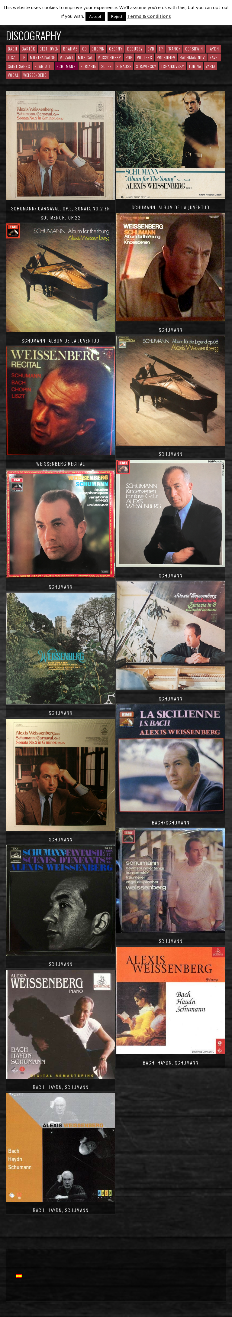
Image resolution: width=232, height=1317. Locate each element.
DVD (150, 49)
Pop (129, 57)
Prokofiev (166, 57)
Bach (12, 49)
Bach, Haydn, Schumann (61, 1087)
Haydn (213, 49)
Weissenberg (35, 75)
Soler (106, 66)
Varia (210, 66)
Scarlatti (43, 66)
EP (161, 49)
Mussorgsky (109, 57)
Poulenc (144, 57)
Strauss (123, 66)
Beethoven (49, 49)
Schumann (61, 586)
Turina (195, 66)
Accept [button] (95, 16)
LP (23, 57)
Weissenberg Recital (60, 463)
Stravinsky (146, 66)
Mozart (66, 57)
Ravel (214, 57)
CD (84, 49)
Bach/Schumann (171, 822)
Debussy (135, 49)
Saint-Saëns (19, 66)
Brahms (70, 49)
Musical (85, 57)
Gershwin (194, 49)
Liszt (12, 57)
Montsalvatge (42, 57)
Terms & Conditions (149, 16)
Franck (174, 49)
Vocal (13, 75)
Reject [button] (116, 16)
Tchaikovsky (172, 66)
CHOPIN (98, 49)
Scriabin (88, 66)
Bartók (28, 49)
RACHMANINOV (192, 57)
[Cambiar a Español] (19, 1275)
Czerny (116, 49)
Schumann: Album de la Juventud (61, 340)
